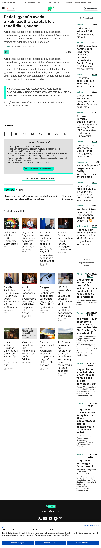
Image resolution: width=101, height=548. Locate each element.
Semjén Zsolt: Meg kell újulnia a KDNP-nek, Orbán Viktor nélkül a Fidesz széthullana (11, 297)
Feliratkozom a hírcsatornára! (39, 169)
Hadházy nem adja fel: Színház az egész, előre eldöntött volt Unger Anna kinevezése (87, 236)
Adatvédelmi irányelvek (91, 525)
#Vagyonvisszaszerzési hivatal (79, 2)
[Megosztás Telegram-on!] (48, 134)
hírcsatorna (92, 9)
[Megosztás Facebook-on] (8, 134)
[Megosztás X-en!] (64, 134)
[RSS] (40, 518)
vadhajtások (50, 511)
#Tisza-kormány (32, 2)
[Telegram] (56, 518)
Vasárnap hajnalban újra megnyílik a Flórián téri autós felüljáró (29, 351)
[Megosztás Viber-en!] (40, 134)
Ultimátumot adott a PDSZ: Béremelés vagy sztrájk (86, 32)
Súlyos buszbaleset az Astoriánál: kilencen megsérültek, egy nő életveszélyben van (47, 353)
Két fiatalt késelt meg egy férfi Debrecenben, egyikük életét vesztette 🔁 (86, 215)
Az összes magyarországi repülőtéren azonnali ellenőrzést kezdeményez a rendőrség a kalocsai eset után (65, 356)
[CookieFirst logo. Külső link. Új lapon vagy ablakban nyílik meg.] (3, 527)
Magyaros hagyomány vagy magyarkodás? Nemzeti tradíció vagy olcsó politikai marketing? (31, 197)
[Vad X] (61, 518)
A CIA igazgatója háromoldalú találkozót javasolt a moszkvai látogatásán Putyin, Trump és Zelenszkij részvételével (87, 57)
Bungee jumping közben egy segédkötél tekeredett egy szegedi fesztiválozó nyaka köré (47, 297)
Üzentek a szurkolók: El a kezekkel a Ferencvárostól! (86, 82)
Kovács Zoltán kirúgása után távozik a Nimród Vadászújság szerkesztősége (11, 353)
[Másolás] (56, 134)
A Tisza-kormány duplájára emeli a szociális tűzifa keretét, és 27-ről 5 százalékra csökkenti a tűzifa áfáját (87, 126)
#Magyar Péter (8, 2)
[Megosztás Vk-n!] (32, 134)
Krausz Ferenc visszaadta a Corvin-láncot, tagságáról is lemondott (65, 241)
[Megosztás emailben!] (24, 134)
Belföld (7, 47)
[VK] (50, 518)
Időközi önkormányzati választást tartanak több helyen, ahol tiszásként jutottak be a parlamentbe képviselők (65, 301)
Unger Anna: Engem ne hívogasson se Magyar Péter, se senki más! (29, 239)
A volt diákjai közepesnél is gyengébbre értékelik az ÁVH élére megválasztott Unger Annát (29, 300)
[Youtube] (45, 518)
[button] (3, 8)
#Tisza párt (54, 2)
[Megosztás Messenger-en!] (16, 134)
